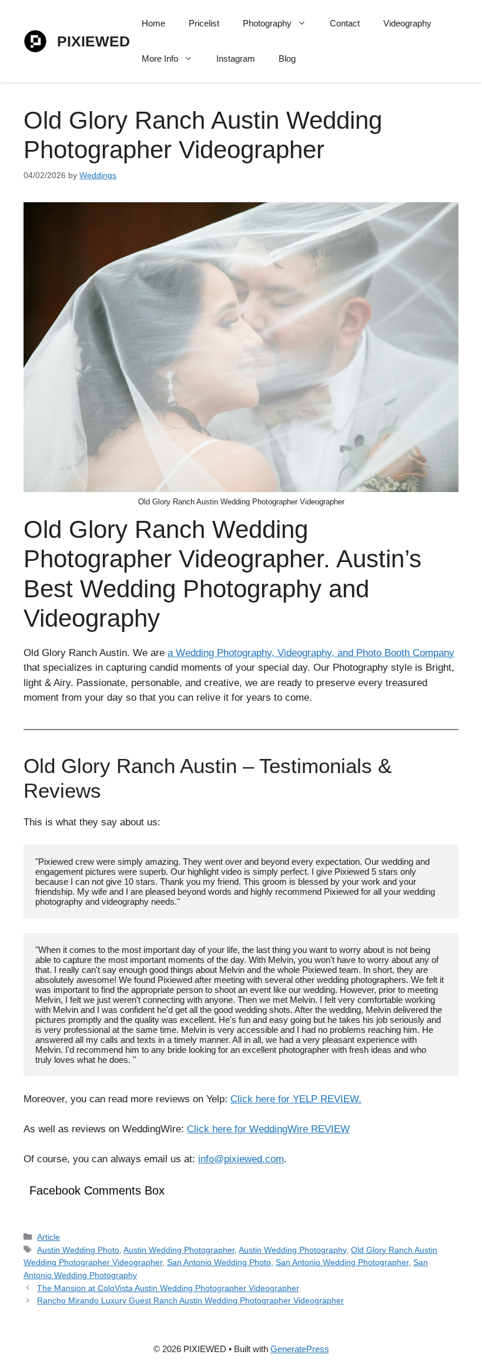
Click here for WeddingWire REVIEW (268, 1129)
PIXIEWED (93, 41)
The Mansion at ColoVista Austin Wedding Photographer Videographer (168, 1288)
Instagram (235, 58)
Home (153, 23)
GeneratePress (299, 1349)
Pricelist (204, 23)
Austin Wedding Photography (292, 1250)
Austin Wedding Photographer (179, 1250)
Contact (345, 23)
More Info (160, 58)
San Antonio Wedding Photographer (342, 1262)
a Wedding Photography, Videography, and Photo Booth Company (311, 652)
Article (48, 1237)
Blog (287, 58)
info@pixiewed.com (241, 1159)
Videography (407, 23)
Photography (267, 23)
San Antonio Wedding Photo (219, 1262)
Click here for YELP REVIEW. (296, 1099)
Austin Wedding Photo (78, 1250)
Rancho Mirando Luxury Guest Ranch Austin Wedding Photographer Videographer (190, 1300)
